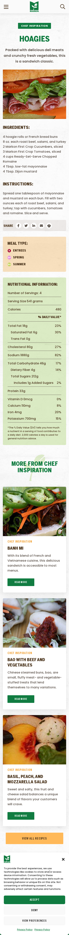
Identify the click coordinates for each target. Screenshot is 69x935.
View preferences (34, 921)
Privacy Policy (25, 929)
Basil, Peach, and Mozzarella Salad (27, 779)
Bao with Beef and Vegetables (26, 662)
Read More (21, 582)
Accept (34, 900)
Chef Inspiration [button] (34, 26)
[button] (63, 859)
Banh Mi (15, 548)
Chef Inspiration (19, 541)
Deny (34, 910)
